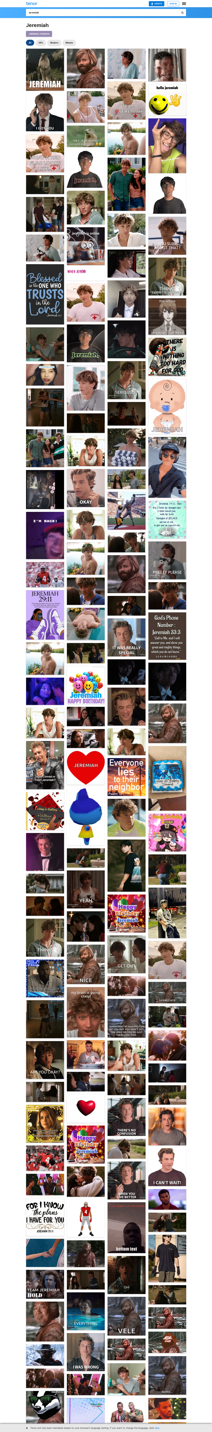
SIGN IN (173, 3)
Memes (69, 42)
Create (158, 3)
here (157, 1428)
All (30, 42)
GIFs (41, 42)
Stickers (54, 42)
